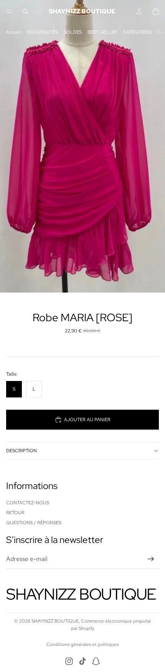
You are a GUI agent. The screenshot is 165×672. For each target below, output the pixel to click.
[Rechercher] (25, 11)
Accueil (13, 32)
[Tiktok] (82, 661)
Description (21, 451)
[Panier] (155, 11)
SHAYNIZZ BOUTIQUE (55, 621)
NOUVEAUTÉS (42, 32)
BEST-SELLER (102, 32)
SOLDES (73, 32)
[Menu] (9, 11)
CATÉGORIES (137, 32)
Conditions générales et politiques (82, 644)
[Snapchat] (96, 661)
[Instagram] (69, 661)
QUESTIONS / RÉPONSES (33, 523)
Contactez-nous (27, 503)
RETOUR (15, 513)
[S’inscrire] (151, 559)
